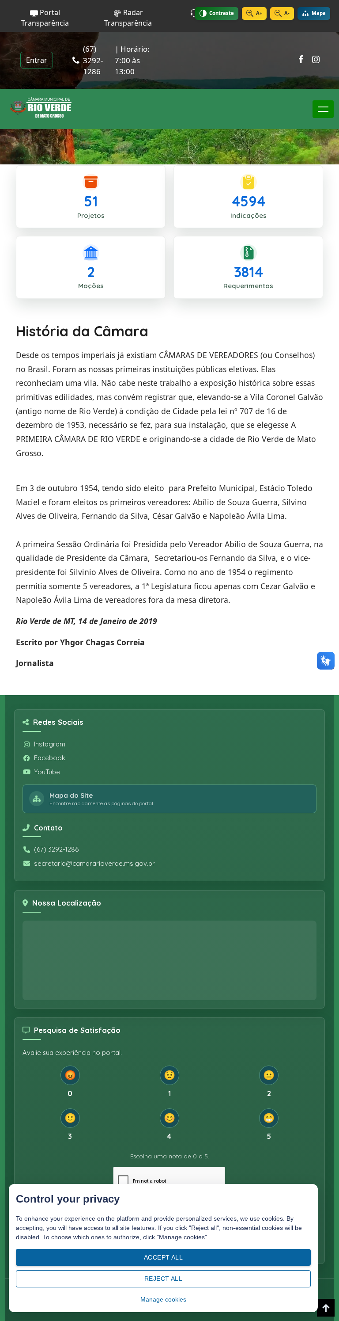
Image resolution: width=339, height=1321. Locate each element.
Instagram (49, 744)
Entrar (36, 60)
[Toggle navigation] (323, 109)
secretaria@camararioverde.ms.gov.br (94, 863)
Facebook (49, 758)
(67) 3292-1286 (56, 849)
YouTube (47, 772)
